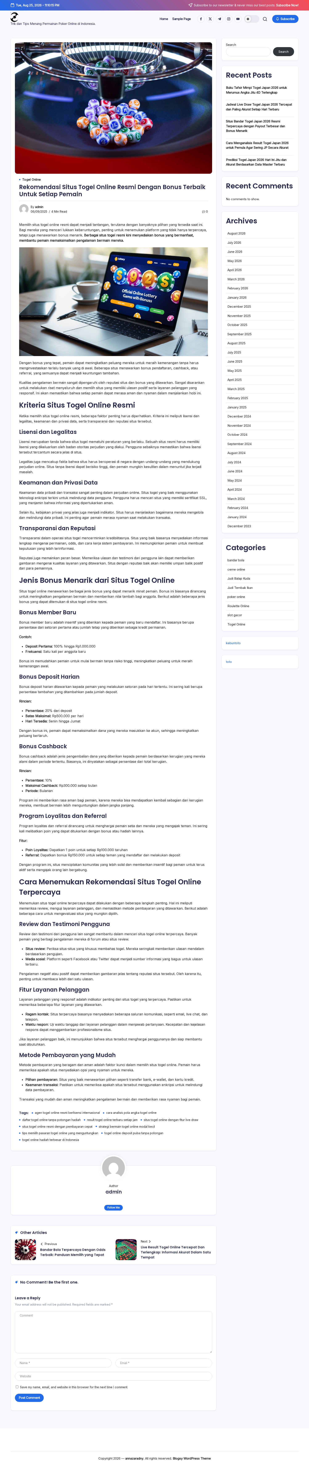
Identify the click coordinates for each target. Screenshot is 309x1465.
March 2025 (236, 389)
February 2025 (237, 398)
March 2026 (236, 279)
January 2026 (237, 297)
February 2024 (237, 508)
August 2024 (236, 453)
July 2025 (234, 352)
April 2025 (234, 380)
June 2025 (234, 361)
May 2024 (234, 480)
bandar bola (235, 560)
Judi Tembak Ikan (240, 588)
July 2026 (234, 243)
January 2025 (237, 407)
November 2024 (239, 426)
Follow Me (113, 1207)
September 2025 (239, 334)
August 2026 (236, 233)
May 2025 (234, 371)
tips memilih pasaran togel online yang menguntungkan (60, 1133)
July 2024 (234, 462)
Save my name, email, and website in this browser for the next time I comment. (74, 1387)
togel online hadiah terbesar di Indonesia (50, 1140)
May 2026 (234, 261)
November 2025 (239, 316)
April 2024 (234, 489)
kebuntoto (233, 643)
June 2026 (234, 252)
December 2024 (239, 416)
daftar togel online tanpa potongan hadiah (51, 1120)
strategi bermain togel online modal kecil (127, 1126)
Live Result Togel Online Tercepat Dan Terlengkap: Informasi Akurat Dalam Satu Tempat (176, 1252)
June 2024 (234, 471)
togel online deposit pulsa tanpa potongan (133, 1133)
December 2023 (239, 526)
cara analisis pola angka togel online (131, 1112)
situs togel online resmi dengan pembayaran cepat (57, 1126)
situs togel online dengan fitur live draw (171, 1120)
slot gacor (234, 615)
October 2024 (237, 435)
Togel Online (236, 624)
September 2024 (239, 444)
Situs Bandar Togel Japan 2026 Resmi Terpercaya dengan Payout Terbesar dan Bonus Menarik (255, 126)
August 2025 (236, 343)
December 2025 (239, 307)
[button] (251, 19)
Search (231, 45)
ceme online (236, 569)
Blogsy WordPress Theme (192, 1458)
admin (39, 207)
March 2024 (236, 499)
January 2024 (237, 517)
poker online (236, 597)
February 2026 (237, 288)
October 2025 (237, 325)
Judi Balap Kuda (238, 578)
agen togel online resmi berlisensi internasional (67, 1112)
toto (229, 662)
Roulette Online (238, 606)
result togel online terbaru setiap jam (112, 1120)
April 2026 (234, 270)
